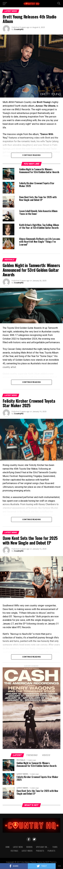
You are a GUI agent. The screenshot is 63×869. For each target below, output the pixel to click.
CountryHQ (18, 29)
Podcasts (40, 850)
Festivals (14, 850)
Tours (54, 847)
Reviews (29, 847)
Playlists (51, 850)
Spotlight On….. (42, 847)
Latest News (18, 847)
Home (8, 847)
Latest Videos (27, 850)
